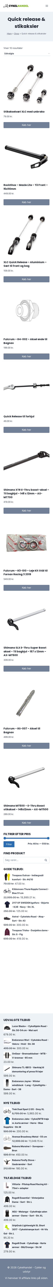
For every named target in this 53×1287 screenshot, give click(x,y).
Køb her (26, 125)
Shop (16, 33)
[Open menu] (46, 6)
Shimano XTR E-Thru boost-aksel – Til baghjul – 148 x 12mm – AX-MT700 (26, 493)
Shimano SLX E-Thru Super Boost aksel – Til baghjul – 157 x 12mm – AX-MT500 (25, 651)
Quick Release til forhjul (19, 416)
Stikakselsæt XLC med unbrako (24, 111)
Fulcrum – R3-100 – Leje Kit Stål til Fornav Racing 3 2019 (26, 572)
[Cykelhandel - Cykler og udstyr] (16, 5)
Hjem (9, 33)
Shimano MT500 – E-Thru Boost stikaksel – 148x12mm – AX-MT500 (26, 807)
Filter (9, 844)
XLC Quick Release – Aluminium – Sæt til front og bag (25, 264)
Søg (46, 860)
